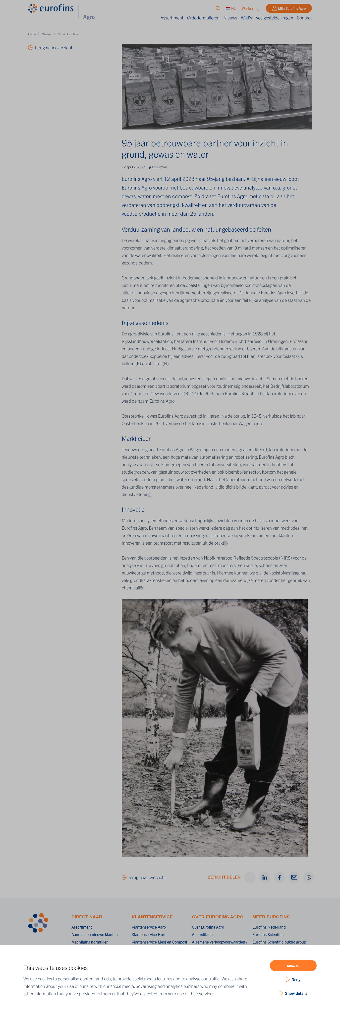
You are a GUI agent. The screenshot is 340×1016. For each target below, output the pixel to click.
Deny (295, 979)
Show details (296, 993)
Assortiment (172, 17)
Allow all (293, 965)
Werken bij (251, 8)
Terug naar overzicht (147, 877)
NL (233, 8)
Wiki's (246, 17)
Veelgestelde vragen (274, 17)
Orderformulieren (203, 17)
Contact (304, 17)
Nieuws (230, 17)
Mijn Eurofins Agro (292, 8)
